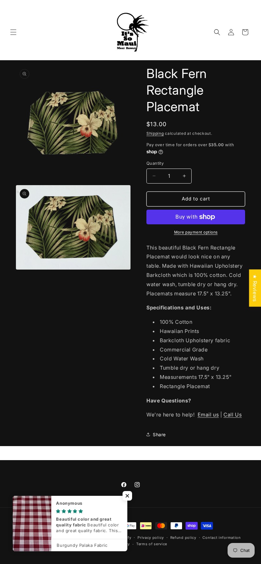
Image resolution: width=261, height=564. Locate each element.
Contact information (221, 537)
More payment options (196, 232)
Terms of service (151, 544)
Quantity (155, 163)
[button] (13, 32)
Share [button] (159, 434)
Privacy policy (151, 537)
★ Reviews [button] (255, 287)
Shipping (155, 133)
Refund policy (183, 537)
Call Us (232, 414)
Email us (208, 414)
